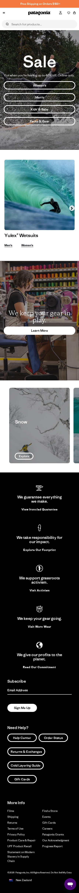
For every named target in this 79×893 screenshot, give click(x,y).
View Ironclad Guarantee (39, 509)
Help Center (22, 738)
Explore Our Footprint (39, 550)
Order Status (53, 738)
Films (10, 811)
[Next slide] (72, 208)
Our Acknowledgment (55, 840)
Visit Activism (40, 590)
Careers (47, 828)
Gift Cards (22, 779)
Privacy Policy (16, 834)
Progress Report (52, 846)
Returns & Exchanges (26, 752)
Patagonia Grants (53, 834)
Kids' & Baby (40, 109)
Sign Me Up (22, 708)
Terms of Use (15, 828)
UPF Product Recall (19, 846)
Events (46, 816)
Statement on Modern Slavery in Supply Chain (21, 856)
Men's (39, 97)
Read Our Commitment (39, 667)
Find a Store (50, 811)
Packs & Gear (39, 121)
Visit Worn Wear (39, 626)
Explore (24, 456)
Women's (39, 85)
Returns (12, 822)
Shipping (12, 816)
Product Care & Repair (21, 840)
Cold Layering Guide (25, 765)
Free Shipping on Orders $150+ (40, 4)
